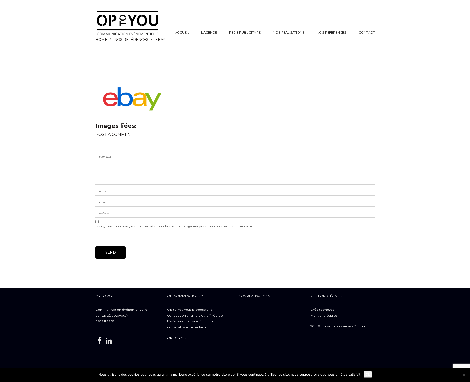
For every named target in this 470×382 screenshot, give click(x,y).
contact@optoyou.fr (111, 315)
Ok (368, 374)
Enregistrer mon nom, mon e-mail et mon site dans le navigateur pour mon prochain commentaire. (174, 226)
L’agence (209, 32)
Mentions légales (326, 296)
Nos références (331, 32)
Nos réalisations (289, 32)
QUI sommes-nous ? (185, 296)
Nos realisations (254, 296)
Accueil (182, 32)
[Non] (463, 374)
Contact (367, 32)
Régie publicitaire (245, 32)
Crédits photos (322, 309)
